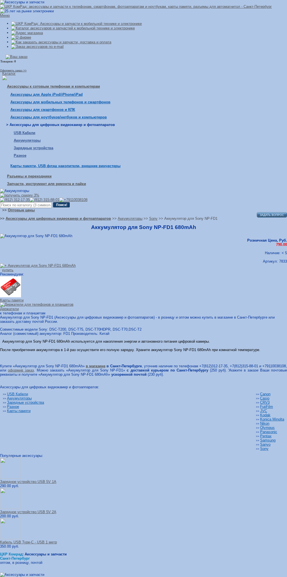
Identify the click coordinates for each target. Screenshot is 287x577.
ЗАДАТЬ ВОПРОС (272, 214)
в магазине (95, 366)
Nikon (264, 423)
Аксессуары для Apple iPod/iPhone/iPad (46, 94)
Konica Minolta (272, 419)
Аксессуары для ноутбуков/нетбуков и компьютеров (58, 117)
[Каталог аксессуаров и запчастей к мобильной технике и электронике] (73, 28)
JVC (263, 411)
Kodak (265, 415)
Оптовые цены (21, 210)
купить (7, 270)
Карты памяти (19, 411)
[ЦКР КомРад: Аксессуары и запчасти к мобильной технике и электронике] (136, 6)
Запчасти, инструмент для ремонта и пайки (46, 184)
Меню (5, 15)
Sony (264, 449)
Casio (264, 398)
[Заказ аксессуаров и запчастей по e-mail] (37, 47)
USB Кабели (24, 133)
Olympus (267, 428)
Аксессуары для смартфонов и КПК (42, 110)
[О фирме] (21, 37)
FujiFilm (266, 407)
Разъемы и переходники (29, 176)
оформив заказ (21, 370)
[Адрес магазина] (27, 33)
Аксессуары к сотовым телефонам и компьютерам (53, 86)
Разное (20, 155)
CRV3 (265, 402)
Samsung (268, 440)
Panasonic (268, 432)
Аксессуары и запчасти (46, 554)
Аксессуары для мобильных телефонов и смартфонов (60, 102)
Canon (265, 394)
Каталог (9, 73)
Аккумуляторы (27, 140)
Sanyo (265, 444)
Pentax (266, 436)
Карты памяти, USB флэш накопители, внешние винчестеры (65, 166)
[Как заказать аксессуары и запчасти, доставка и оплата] (61, 42)
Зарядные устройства (33, 148)
